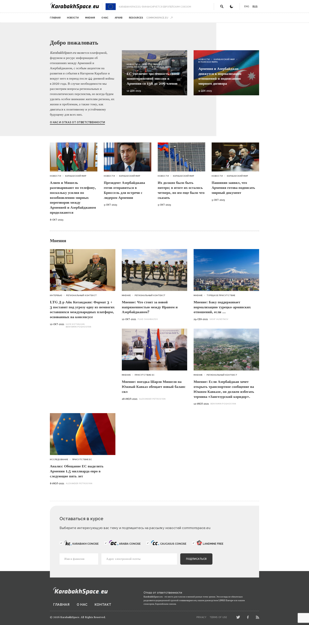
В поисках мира (161, 67)
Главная (55, 17)
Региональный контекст (81, 295)
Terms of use (218, 617)
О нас (104, 17)
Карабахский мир (137, 67)
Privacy (201, 617)
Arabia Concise (130, 543)
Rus (255, 6)
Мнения (90, 17)
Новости (73, 17)
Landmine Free (213, 543)
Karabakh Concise (85, 543)
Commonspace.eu (157, 17)
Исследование (59, 459)
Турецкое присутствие (221, 295)
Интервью (56, 295)
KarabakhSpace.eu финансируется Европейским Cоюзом (155, 6)
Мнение (126, 295)
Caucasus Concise (173, 543)
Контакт (102, 604)
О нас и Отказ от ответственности (77, 122)
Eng (246, 6)
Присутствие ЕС (152, 64)
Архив (118, 17)
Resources (136, 17)
